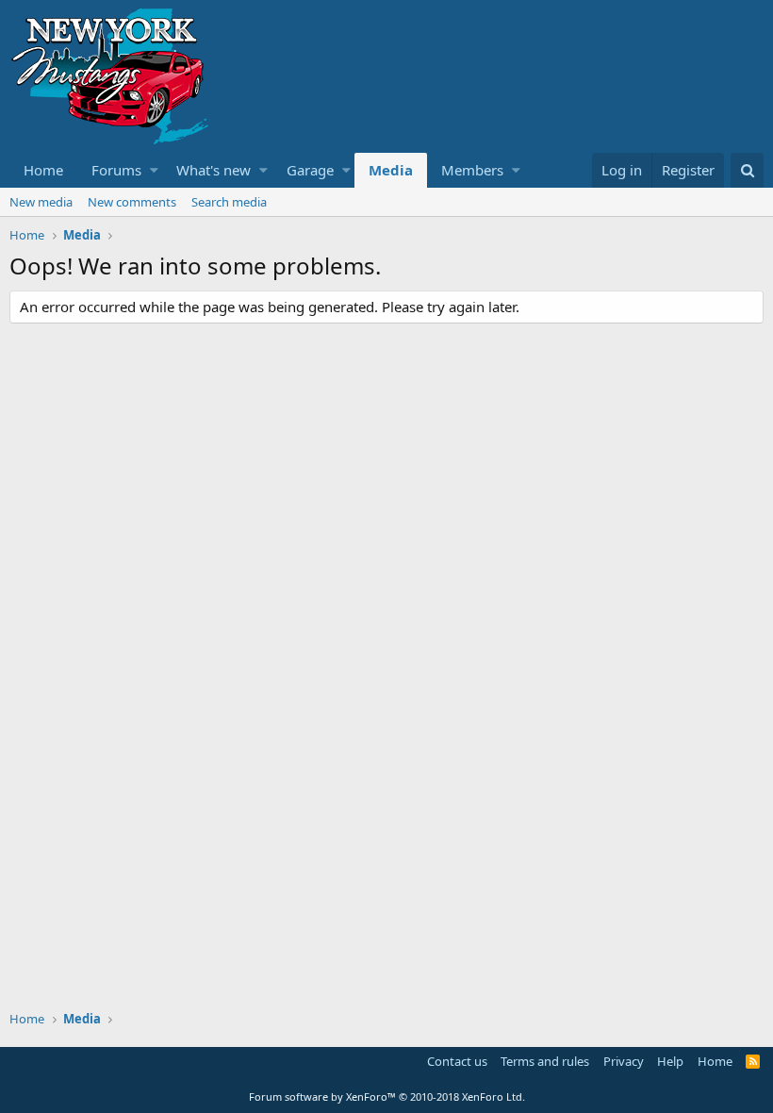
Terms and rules (545, 1061)
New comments (132, 201)
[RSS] (753, 1061)
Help (670, 1061)
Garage (310, 169)
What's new (213, 169)
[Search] (747, 170)
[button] (154, 170)
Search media (229, 201)
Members (472, 169)
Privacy (623, 1061)
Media (391, 169)
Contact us (457, 1061)
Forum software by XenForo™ (387, 1096)
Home (43, 169)
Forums (116, 169)
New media (41, 201)
